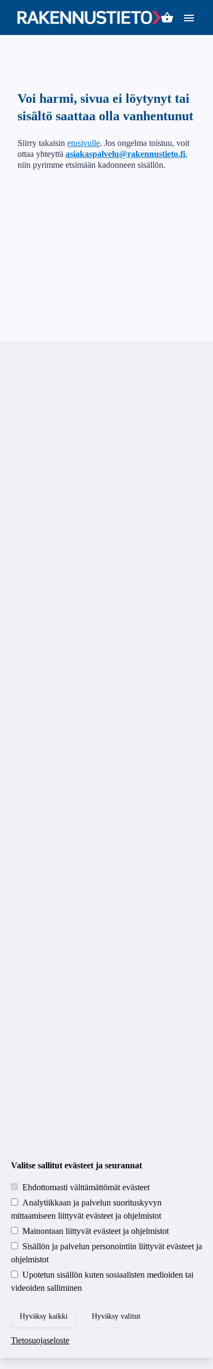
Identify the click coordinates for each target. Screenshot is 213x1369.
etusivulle (83, 143)
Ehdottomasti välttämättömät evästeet (86, 1187)
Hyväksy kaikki (44, 1316)
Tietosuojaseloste (40, 1340)
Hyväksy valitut (116, 1316)
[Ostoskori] (167, 17)
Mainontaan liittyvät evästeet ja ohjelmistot (95, 1231)
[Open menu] (189, 17)
